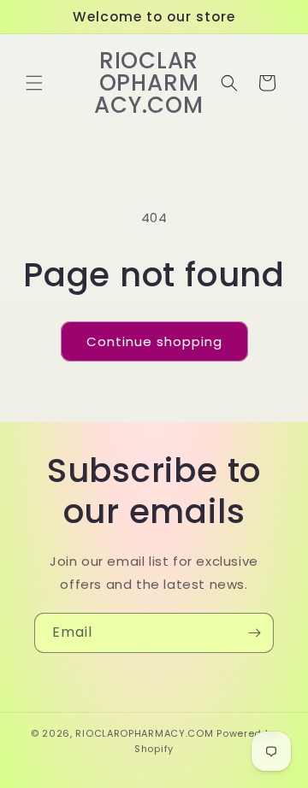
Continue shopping (154, 341)
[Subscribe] (254, 633)
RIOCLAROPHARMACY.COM (144, 733)
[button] (34, 83)
